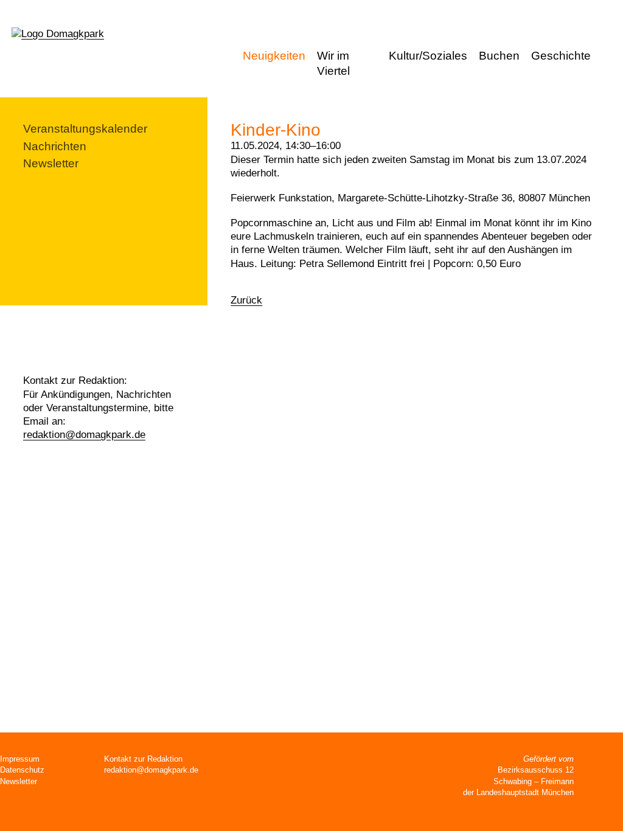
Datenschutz (22, 769)
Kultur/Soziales (428, 55)
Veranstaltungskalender (85, 128)
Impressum (20, 758)
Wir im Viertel (333, 63)
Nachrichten (54, 146)
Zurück (246, 300)
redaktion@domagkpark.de (84, 434)
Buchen (499, 55)
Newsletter (50, 163)
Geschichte (561, 55)
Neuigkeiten (274, 55)
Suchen (609, 57)
